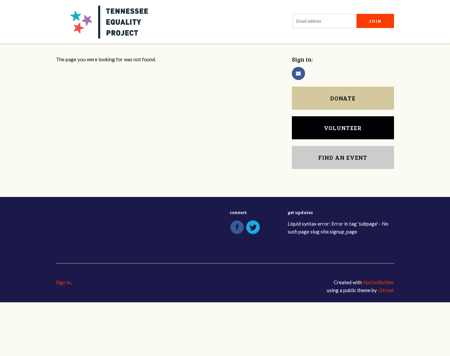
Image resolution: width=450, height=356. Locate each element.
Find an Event (342, 157)
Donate (342, 98)
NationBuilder (378, 282)
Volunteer (343, 128)
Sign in (63, 282)
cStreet (386, 290)
